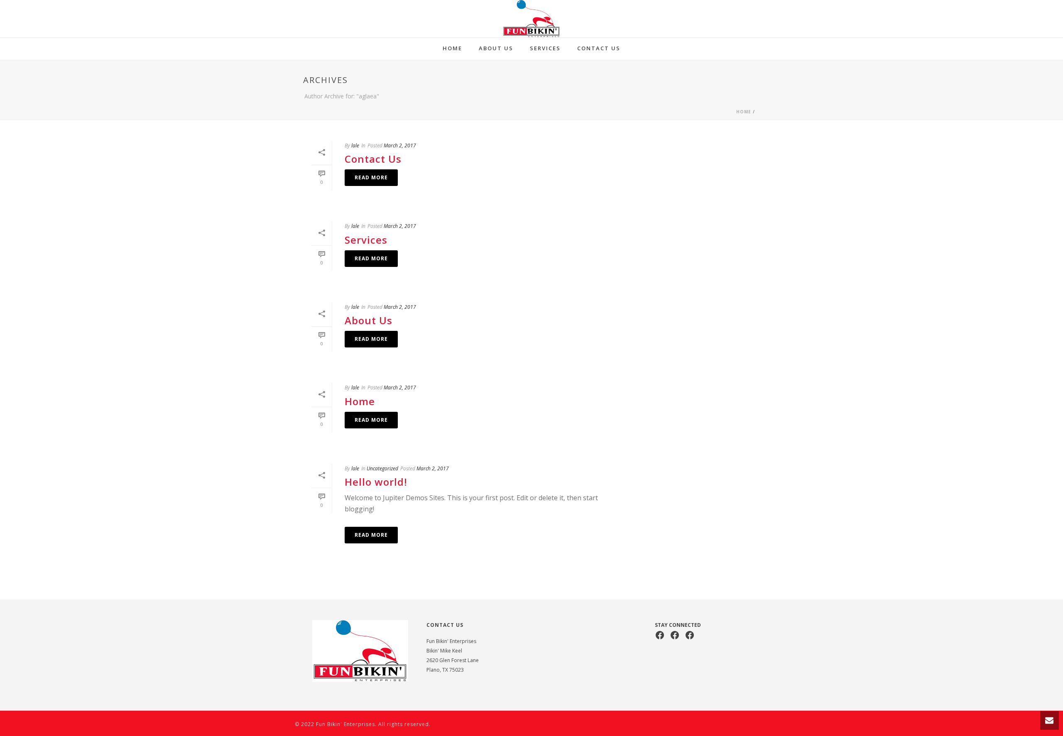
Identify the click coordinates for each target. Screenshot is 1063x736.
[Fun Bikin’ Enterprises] (531, 18)
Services (545, 48)
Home (452, 48)
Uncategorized (382, 468)
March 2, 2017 (400, 145)
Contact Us (598, 48)
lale (355, 145)
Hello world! (376, 482)
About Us (496, 48)
